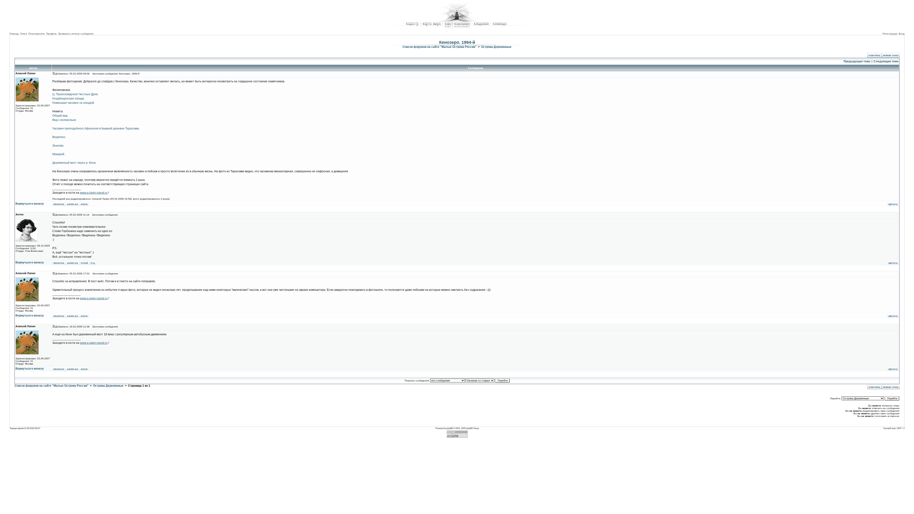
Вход (901, 33)
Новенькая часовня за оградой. (73, 102)
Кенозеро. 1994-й (457, 42)
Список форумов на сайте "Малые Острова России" (439, 47)
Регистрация (890, 33)
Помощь (14, 33)
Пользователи (36, 33)
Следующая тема (886, 61)
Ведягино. (59, 137)
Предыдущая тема (857, 61)
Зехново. (58, 145)
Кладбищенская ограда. (68, 98)
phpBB (450, 428)
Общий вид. (60, 115)
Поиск (23, 33)
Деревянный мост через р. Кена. (74, 162)
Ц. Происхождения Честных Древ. (75, 94)
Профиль (51, 33)
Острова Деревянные (496, 47)
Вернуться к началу (29, 203)
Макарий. (58, 154)
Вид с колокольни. (64, 120)
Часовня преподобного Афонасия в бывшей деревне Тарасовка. (96, 128)
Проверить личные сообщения (75, 33)
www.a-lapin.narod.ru (94, 192)
